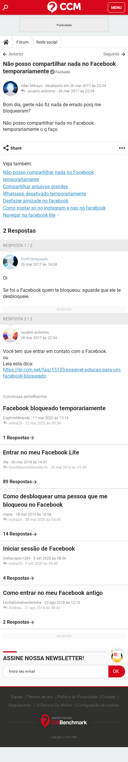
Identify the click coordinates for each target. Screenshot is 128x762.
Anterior (16, 54)
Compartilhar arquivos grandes (35, 186)
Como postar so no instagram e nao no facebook (54, 208)
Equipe (17, 697)
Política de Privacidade (77, 697)
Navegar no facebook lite (29, 215)
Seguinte (111, 54)
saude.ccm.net (64, 737)
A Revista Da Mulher (54, 705)
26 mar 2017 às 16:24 (39, 264)
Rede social (46, 42)
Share (16, 148)
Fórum (22, 42)
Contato (108, 697)
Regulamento (20, 705)
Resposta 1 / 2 (17, 245)
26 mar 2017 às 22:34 (76, 91)
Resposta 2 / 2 (17, 318)
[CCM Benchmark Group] (64, 721)
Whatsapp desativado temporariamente (44, 194)
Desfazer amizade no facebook (35, 201)
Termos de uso (40, 697)
